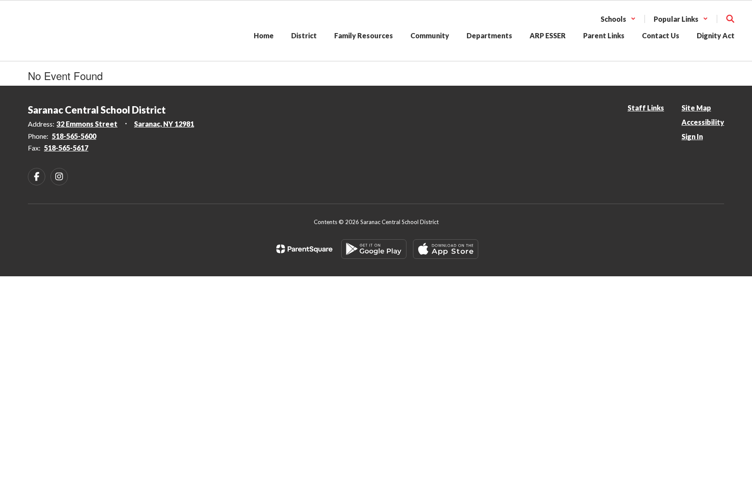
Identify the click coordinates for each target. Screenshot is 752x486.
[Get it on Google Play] (373, 249)
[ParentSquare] (304, 248)
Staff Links (646, 108)
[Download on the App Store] (445, 249)
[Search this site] (730, 18)
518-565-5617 (66, 148)
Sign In (692, 136)
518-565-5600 (74, 136)
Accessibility (703, 122)
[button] (618, 19)
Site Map (696, 108)
